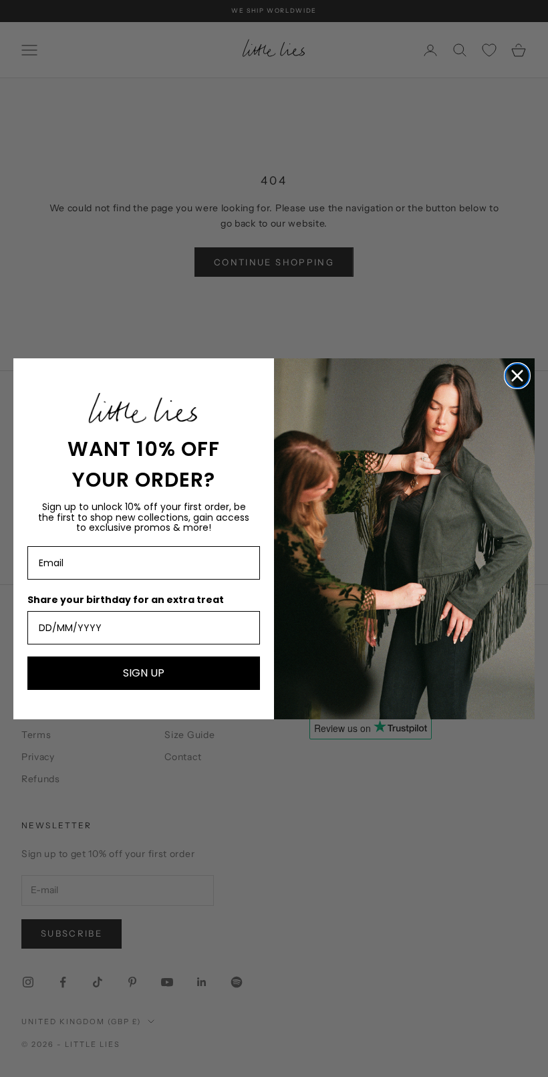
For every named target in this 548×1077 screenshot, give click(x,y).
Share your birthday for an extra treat (125, 599)
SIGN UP (143, 673)
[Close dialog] (517, 376)
